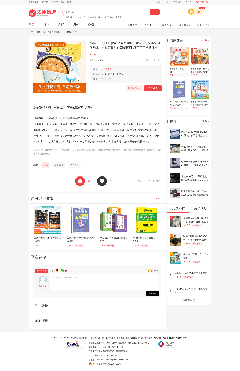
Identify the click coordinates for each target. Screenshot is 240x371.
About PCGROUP (61, 338)
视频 (69, 2)
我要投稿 (204, 2)
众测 (91, 24)
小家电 (118, 17)
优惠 (46, 24)
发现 (61, 24)
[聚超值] (42, 13)
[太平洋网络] (73, 343)
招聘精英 (148, 338)
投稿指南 (111, 338)
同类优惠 (176, 40)
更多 (205, 121)
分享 (158, 181)
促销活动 (92, 17)
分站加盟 (139, 338)
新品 (63, 2)
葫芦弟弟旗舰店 (115, 74)
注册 (166, 2)
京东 (107, 69)
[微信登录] (63, 270)
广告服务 (92, 338)
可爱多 (101, 60)
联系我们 (130, 338)
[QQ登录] (58, 270)
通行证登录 (42, 271)
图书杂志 (58, 32)
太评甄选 (54, 2)
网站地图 (158, 338)
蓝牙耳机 (109, 17)
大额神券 (81, 17)
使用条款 (120, 338)
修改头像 (43, 286)
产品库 (45, 2)
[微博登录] (67, 270)
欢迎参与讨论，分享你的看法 (64, 277)
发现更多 (187, 300)
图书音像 (47, 32)
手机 (100, 17)
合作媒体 (102, 338)
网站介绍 (74, 338)
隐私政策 (83, 338)
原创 (76, 24)
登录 (159, 2)
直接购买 (153, 88)
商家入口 (177, 2)
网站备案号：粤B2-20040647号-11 (104, 355)
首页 (31, 24)
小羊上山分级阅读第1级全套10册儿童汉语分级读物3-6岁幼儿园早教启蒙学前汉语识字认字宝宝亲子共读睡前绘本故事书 (125, 45)
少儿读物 (68, 32)
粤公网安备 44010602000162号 (107, 364)
